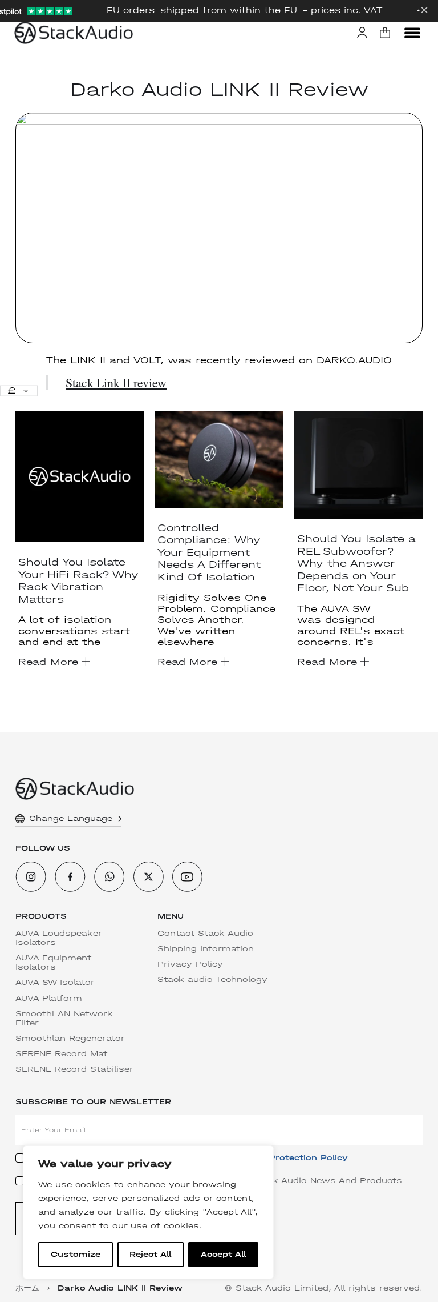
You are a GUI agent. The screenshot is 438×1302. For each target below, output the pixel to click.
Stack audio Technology (212, 979)
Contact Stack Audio (205, 933)
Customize (75, 1254)
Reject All (150, 1254)
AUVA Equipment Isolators (53, 963)
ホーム (27, 1288)
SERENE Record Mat (61, 1054)
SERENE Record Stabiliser (74, 1069)
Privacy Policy (190, 964)
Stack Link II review (116, 382)
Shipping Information (205, 949)
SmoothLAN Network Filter (64, 1018)
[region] (148, 1212)
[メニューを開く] (412, 32)
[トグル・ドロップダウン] (119, 819)
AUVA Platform (48, 998)
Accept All (223, 1254)
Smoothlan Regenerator (70, 1038)
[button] (385, 32)
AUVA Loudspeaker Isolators (58, 938)
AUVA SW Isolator (55, 982)
